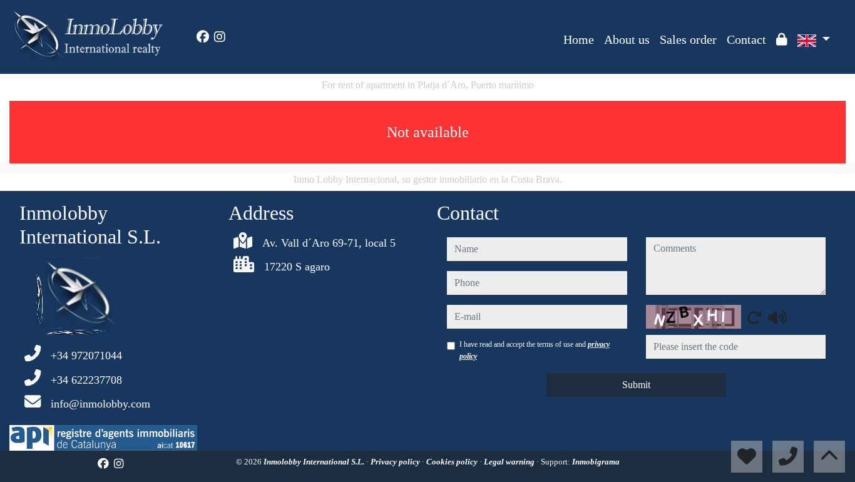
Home (578, 39)
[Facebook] (203, 37)
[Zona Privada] (781, 39)
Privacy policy (396, 461)
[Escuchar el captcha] (777, 317)
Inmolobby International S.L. (315, 461)
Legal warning (510, 461)
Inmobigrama (596, 461)
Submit (636, 384)
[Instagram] (219, 37)
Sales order (688, 39)
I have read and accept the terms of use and (534, 350)
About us (627, 39)
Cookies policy (452, 461)
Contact (746, 39)
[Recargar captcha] (754, 317)
